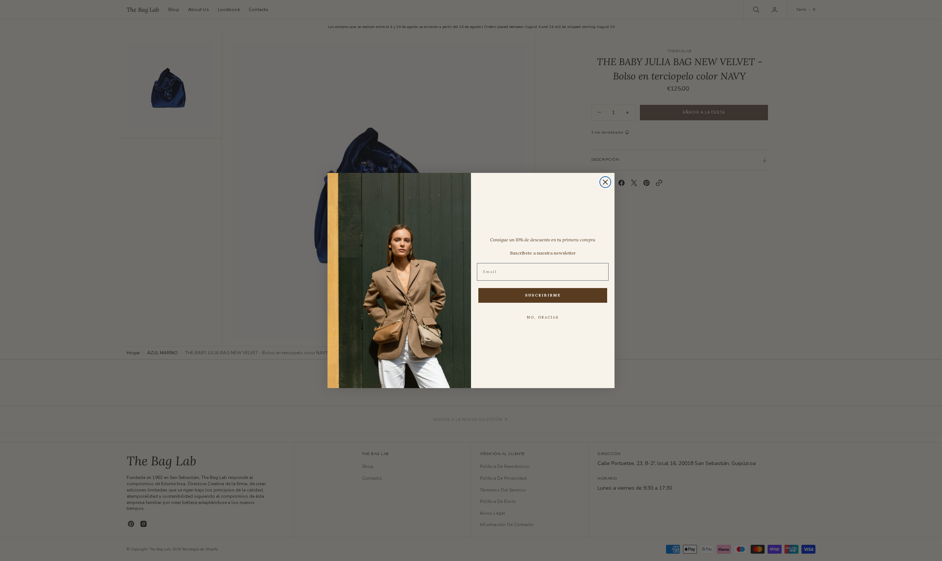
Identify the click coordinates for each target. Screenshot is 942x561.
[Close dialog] (605, 182)
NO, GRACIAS (543, 317)
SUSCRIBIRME (543, 295)
